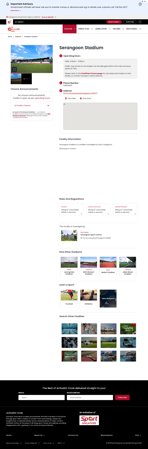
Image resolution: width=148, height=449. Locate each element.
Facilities (68, 29)
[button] (140, 22)
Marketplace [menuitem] (107, 435)
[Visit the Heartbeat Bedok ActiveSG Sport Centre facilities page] (69, 235)
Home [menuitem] (9, 435)
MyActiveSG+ (114, 22)
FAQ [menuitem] (137, 435)
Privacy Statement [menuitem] (31, 443)
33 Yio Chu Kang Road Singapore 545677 (80, 93)
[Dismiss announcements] (140, 4)
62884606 (67, 85)
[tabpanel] (69, 266)
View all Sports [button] (108, 298)
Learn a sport (101, 29)
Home (10, 37)
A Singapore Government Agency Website (24, 17)
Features (116, 29)
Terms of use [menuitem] (47, 443)
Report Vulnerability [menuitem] (12, 443)
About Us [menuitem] (38, 435)
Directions (87, 98)
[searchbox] (41, 397)
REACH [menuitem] (60, 443)
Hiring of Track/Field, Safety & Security (70, 209)
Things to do (83, 29)
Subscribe (130, 22)
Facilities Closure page (91, 73)
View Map (72, 98)
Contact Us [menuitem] (73, 435)
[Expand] (14, 69)
